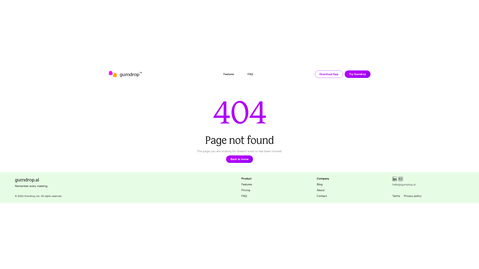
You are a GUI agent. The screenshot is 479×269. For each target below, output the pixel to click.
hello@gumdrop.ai (404, 184)
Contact (322, 196)
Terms (396, 196)
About (320, 190)
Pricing (245, 190)
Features (246, 184)
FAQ (244, 196)
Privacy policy (413, 196)
